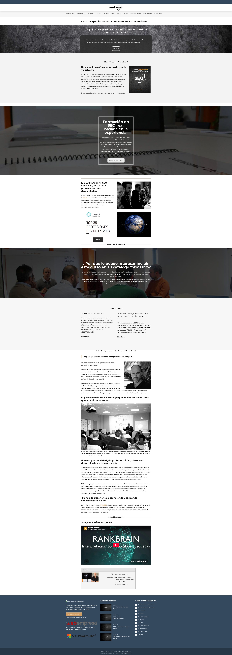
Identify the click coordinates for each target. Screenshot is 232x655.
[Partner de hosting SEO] (81, 623)
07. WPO (126, 14)
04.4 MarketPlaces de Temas (120, 607)
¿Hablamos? (116, 48)
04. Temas (99, 14)
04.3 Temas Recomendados (118, 617)
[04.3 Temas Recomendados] (105, 617)
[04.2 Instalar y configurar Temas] (105, 627)
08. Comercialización (135, 14)
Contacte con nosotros (116, 160)
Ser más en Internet (74, 614)
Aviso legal (128, 651)
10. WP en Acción (158, 14)
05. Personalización (109, 14)
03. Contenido (91, 14)
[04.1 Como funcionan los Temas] (105, 637)
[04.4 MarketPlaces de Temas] (105, 607)
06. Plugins (119, 14)
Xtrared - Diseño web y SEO (123, 653)
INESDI (85, 198)
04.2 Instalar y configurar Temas (121, 627)
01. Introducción (70, 14)
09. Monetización (147, 14)
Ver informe (98, 239)
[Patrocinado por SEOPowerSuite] (81, 636)
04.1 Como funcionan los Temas (121, 637)
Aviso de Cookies (105, 651)
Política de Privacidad (117, 651)
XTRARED (104, 505)
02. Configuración (81, 14)
